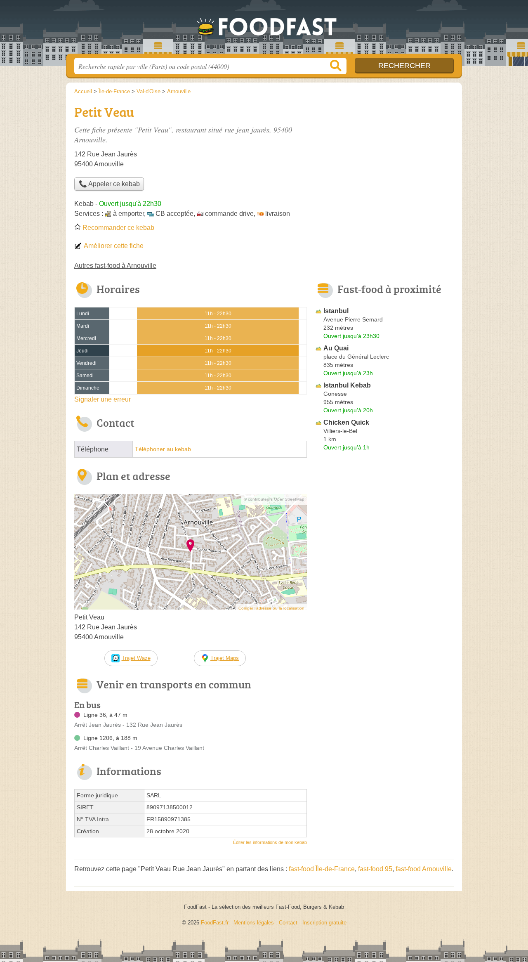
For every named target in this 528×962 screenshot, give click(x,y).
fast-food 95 (375, 868)
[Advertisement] (384, 646)
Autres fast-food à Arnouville (115, 265)
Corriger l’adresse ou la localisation (271, 608)
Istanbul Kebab (347, 385)
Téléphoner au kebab (163, 449)
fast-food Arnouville (424, 868)
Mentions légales (253, 922)
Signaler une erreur (102, 399)
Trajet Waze (136, 658)
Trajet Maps (224, 658)
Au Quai (336, 348)
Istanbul (336, 310)
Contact (288, 922)
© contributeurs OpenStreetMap (274, 499)
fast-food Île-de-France (322, 868)
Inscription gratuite (324, 922)
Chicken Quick (346, 422)
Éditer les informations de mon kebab (270, 842)
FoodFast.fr (264, 29)
